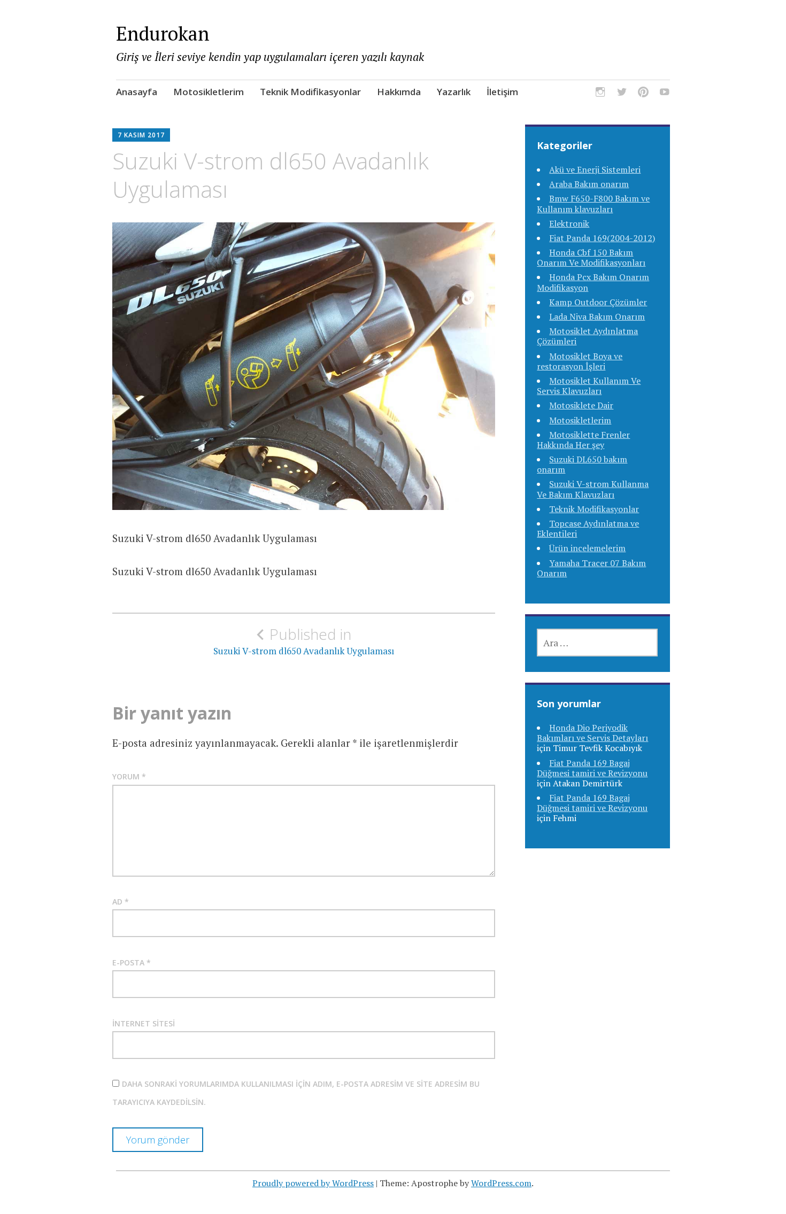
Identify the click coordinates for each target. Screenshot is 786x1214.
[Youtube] (664, 94)
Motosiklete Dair (581, 405)
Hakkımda (399, 92)
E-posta (131, 962)
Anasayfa (136, 92)
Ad (120, 901)
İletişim (502, 92)
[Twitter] (622, 94)
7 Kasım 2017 (141, 135)
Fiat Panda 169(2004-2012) (602, 238)
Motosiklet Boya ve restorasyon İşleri (579, 361)
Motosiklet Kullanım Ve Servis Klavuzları (589, 386)
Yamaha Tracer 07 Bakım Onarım (591, 568)
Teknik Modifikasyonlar (310, 92)
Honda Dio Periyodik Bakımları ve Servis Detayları (592, 733)
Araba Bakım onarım (589, 184)
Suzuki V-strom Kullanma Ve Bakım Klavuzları (593, 489)
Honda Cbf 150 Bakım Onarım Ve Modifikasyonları (591, 257)
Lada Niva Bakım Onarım (597, 316)
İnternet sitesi (143, 1023)
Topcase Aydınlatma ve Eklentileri (588, 528)
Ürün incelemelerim (587, 548)
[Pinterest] (643, 94)
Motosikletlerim (208, 92)
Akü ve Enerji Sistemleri (595, 169)
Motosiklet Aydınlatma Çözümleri (587, 336)
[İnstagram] (600, 94)
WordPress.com (501, 1183)
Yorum (129, 776)
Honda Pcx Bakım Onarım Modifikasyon (593, 282)
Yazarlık (454, 92)
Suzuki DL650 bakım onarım (582, 464)
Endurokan (163, 33)
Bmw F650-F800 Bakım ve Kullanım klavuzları (593, 203)
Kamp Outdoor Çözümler (598, 302)
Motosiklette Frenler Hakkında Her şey (583, 440)
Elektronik (569, 223)
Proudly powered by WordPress (313, 1183)
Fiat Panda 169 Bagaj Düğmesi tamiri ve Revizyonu (592, 768)
